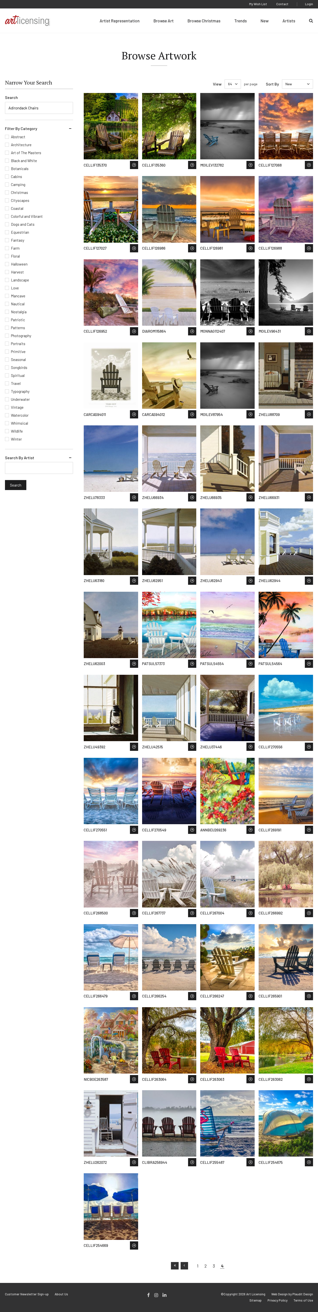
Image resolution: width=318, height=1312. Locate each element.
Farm (15, 248)
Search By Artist (19, 457)
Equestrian (20, 232)
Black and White (24, 160)
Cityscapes (20, 200)
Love (15, 288)
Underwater (20, 399)
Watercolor (20, 415)
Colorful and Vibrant (27, 216)
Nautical (18, 304)
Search (11, 97)
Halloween (19, 264)
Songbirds (19, 367)
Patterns (18, 327)
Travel (16, 383)
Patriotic (18, 319)
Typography (20, 391)
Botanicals (20, 168)
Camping (18, 184)
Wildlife (17, 431)
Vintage (17, 407)
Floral (15, 256)
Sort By (272, 84)
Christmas (19, 192)
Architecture (21, 144)
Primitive (18, 351)
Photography (21, 335)
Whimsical (19, 423)
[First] (175, 1266)
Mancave (18, 296)
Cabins (16, 176)
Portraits (18, 343)
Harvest (17, 272)
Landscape (20, 280)
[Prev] (184, 1266)
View (217, 84)
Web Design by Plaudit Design (292, 1294)
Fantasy (17, 240)
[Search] (311, 20)
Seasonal (18, 359)
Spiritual (18, 375)
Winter (16, 439)
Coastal (17, 208)
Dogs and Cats (23, 224)
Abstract (18, 137)
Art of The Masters (26, 152)
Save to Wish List (134, 165)
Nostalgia (19, 312)
